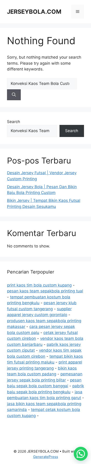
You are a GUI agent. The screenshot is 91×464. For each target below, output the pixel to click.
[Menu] (77, 12)
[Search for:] (42, 83)
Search (13, 121)
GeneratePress (45, 456)
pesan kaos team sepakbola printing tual (45, 291)
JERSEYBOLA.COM (34, 11)
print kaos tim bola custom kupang (39, 285)
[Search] (14, 94)
